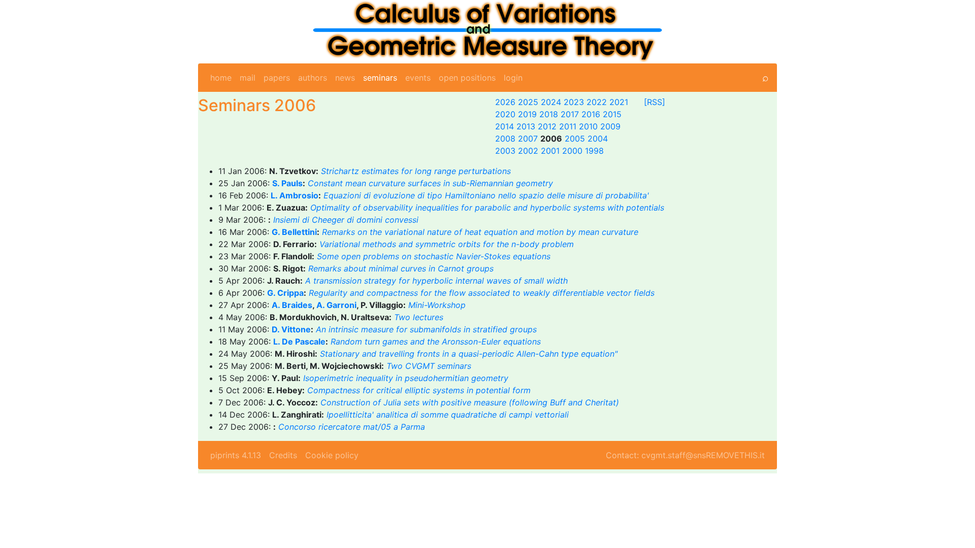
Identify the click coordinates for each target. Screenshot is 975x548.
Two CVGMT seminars (428, 366)
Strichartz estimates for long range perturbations (416, 171)
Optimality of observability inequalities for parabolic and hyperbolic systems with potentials (487, 207)
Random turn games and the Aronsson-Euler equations (436, 341)
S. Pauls (287, 183)
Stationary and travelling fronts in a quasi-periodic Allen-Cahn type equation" (469, 354)
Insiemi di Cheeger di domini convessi (345, 220)
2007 (528, 138)
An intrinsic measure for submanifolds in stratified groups (426, 329)
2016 (590, 114)
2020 (505, 114)
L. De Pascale (299, 341)
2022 (597, 102)
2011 (567, 126)
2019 (527, 114)
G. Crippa (285, 293)
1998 (594, 151)
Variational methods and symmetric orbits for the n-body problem (446, 244)
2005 (575, 138)
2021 (618, 102)
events (418, 78)
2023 (574, 102)
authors (312, 78)
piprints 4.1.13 (235, 455)
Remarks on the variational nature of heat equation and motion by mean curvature (480, 232)
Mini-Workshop (437, 305)
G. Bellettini (294, 232)
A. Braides (292, 305)
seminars (380, 78)
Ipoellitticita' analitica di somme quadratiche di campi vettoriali (448, 414)
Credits (283, 455)
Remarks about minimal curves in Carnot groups (401, 268)
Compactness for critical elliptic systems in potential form (419, 390)
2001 (550, 151)
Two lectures (418, 317)
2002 (528, 151)
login (513, 78)
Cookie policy (332, 455)
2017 (570, 114)
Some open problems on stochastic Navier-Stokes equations (433, 256)
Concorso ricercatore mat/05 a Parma (351, 427)
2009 (610, 126)
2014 (504, 126)
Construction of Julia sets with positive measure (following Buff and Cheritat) (469, 402)
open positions (467, 78)
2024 (551, 102)
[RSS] (654, 102)
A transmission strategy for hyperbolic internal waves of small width (436, 281)
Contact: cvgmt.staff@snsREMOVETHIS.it (685, 455)
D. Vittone (291, 329)
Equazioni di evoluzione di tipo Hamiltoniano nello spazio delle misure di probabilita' (486, 195)
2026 (505, 102)
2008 (505, 138)
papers (277, 78)
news (345, 78)
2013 (525, 126)
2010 (588, 126)
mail (247, 78)
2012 (547, 126)
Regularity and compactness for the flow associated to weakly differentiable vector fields (482, 293)
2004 (598, 138)
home (221, 78)
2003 (505, 151)
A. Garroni (336, 305)
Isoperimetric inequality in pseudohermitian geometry (405, 378)
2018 (548, 114)
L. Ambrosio (294, 195)
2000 (572, 151)
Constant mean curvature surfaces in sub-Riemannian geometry (430, 183)
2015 (612, 114)
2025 (528, 102)
